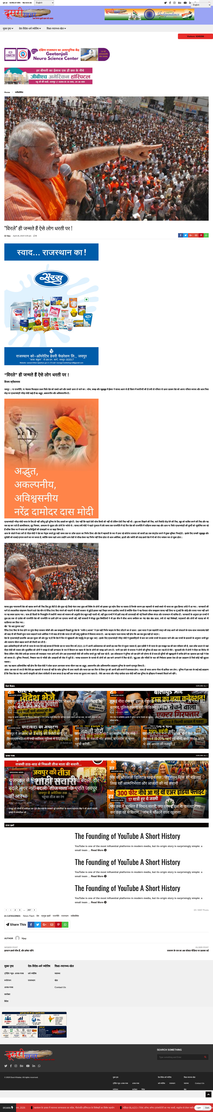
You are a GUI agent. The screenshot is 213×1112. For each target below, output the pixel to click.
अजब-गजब (10, 755)
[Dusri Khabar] (28, 14)
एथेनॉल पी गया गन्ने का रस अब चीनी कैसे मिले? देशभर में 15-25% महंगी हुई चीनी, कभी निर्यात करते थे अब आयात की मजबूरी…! (173, 738)
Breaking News (15, 695)
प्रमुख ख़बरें (46, 916)
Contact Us (60, 987)
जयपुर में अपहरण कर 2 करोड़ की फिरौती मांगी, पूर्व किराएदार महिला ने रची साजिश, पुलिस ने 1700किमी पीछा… (37, 738)
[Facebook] (170, 3)
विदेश (6, 1001)
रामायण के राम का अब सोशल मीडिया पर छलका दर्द (188, 950)
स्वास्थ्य (57, 973)
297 (29, 910)
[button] (203, 1108)
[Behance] (179, 3)
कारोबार (7, 994)
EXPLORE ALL (201, 686)
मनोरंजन (7, 980)
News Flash (28, 916)
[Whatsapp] (206, 235)
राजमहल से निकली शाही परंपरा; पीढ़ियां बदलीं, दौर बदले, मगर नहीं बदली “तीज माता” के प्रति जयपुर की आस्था (54, 788)
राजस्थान (65, 916)
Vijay (8, 236)
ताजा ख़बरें (10, 825)
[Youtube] (185, 3)
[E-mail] (196, 235)
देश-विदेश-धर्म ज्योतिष (15, 3)
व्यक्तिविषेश (75, 916)
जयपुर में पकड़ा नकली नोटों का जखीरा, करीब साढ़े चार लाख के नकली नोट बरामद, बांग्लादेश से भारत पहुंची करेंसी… (105, 738)
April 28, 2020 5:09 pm (22, 236)
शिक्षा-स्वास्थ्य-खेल (27, 3)
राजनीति (56, 916)
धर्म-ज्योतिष (32, 973)
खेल (56, 980)
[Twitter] (165, 3)
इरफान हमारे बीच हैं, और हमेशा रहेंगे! (19, 950)
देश (38, 916)
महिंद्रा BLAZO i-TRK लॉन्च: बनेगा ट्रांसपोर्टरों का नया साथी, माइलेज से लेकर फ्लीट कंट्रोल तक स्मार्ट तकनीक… (95, 1107)
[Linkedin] (190, 3)
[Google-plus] (191, 235)
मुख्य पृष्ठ (5, 3)
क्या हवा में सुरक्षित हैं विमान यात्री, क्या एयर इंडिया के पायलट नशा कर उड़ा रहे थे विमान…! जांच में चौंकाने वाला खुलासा (155, 809)
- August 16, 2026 (22, 803)
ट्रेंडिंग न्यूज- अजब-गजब (14, 973)
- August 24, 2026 (18, 712)
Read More (20, 720)
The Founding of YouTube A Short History (127, 835)
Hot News (10, 686)
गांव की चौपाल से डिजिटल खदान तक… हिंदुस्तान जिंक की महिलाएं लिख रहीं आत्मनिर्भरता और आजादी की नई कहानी (155, 780)
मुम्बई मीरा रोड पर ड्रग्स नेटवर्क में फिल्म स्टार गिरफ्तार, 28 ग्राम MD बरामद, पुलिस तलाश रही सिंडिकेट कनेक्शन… (157, 704)
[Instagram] (174, 3)
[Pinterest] (201, 235)
